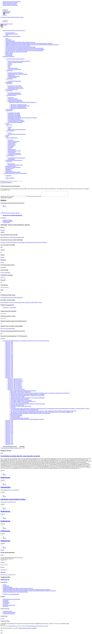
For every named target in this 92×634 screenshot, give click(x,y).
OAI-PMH (3, 338)
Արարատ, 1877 (9, 352)
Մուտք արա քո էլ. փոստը (7, 196)
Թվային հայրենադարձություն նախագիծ (16, 51)
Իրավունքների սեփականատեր (14, 160)
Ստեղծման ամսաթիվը (14, 112)
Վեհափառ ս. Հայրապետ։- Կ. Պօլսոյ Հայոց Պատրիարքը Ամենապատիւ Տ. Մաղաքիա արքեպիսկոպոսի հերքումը (40, 393)
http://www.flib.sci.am (5, 574)
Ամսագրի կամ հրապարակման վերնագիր (19, 61)
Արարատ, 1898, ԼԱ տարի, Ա (15, 378)
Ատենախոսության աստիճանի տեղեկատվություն (22, 102)
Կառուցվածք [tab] (6, 222)
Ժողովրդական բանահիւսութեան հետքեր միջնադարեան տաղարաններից (30, 413)
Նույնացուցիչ (10, 130)
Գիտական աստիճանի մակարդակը (20, 105)
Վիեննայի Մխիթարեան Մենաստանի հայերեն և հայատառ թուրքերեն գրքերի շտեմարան (29, 43)
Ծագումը (9, 161)
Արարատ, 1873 (9, 347)
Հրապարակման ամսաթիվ (15, 62)
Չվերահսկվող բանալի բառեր (15, 88)
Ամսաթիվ (9, 110)
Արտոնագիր (11, 159)
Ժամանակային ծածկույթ (14, 94)
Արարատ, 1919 (9, 444)
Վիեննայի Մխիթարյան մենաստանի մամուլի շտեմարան (20, 42)
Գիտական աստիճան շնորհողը (19, 108)
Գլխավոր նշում (9, 168)
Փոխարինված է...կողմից (14, 150)
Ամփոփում (11, 97)
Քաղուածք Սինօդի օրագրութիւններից (21, 391)
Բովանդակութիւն (15, 416)
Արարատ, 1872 (9, 346)
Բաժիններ (8, 169)
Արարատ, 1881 (9, 357)
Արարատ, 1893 (9, 371)
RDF (2, 333)
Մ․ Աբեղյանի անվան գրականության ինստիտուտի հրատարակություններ (25, 49)
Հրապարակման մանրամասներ (15, 58)
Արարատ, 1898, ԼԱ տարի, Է (15, 384)
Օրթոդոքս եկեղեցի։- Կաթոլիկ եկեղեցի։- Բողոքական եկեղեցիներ (28, 397)
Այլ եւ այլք (13, 407)
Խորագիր (9, 83)
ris (3, 205)
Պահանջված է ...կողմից (14, 153)
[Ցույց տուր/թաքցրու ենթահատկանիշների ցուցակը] (6, 95)
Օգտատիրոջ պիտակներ (14, 85)
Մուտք (5, 15)
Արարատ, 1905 (9, 427)
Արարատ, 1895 (9, 374)
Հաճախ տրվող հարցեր (12, 33)
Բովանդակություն (13, 98)
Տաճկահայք (5, 477)
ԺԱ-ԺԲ (2, 257)
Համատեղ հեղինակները (14, 81)
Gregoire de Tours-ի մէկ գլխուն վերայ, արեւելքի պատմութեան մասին (28, 403)
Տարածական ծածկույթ (14, 92)
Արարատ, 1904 (9, 426)
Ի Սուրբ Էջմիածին (5, 272)
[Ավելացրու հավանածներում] (1, 481)
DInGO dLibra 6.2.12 (13, 625)
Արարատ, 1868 (9, 341)
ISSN (9, 65)
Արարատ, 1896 (9, 375)
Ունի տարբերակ (12, 142)
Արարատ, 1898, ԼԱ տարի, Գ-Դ (15, 381)
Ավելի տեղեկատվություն (25, 628)
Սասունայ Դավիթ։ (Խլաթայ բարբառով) (21, 406)
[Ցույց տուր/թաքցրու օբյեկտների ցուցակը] (3, 173)
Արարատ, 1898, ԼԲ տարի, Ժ (15, 388)
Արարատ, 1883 (9, 359)
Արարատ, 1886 (9, 363)
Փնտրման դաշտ (5, 181)
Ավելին (2, 550)
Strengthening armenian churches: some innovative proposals (20, 456)
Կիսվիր (7, 12)
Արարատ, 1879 (9, 355)
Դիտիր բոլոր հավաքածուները (11, 594)
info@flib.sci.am (4, 569)
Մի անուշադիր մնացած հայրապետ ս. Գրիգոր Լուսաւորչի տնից (27, 395)
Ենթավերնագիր (12, 77)
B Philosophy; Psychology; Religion (11, 302)
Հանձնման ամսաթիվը (14, 114)
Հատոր (10, 63)
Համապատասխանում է (14, 154)
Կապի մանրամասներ (9, 613)
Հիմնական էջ (5, 579)
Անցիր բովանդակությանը (10, 4)
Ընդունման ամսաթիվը (14, 115)
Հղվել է (10, 148)
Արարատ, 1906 (9, 428)
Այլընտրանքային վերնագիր (15, 72)
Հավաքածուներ (7, 36)
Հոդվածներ (9, 39)
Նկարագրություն (10, 32)
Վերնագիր (10, 70)
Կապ (7, 35)
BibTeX (4, 206)
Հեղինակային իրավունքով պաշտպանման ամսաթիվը (22, 117)
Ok (1, 630)
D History (40, 302)
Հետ (2, 27)
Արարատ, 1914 (9, 438)
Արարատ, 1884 (9, 360)
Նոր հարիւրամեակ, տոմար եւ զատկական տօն (23, 401)
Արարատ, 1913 (9, 437)
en (7, 9)
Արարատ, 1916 (9, 440)
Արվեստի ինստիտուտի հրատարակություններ (18, 45)
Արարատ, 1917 (9, 441)
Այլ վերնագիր (11, 75)
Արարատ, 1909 (9, 432)
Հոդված (3, 230)
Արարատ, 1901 (9, 422)
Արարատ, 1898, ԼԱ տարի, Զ (15, 383)
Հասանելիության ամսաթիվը (15, 120)
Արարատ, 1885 (9, 362)
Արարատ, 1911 (9, 434)
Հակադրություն (7, 11)
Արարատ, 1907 (9, 429)
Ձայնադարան (9, 52)
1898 (2, 247)
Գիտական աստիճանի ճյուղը (18, 107)
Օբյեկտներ (9, 175)
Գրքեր (7, 38)
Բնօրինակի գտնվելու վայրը (15, 164)
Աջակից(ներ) (9, 82)
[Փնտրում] (21, 181)
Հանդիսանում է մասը (13, 141)
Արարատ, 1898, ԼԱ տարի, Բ (15, 379)
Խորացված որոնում (6, 182)
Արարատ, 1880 (9, 356)
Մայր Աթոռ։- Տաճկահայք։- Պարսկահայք (21, 400)
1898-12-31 (3, 277)
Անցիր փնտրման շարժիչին (10, 2)
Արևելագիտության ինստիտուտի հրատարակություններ (20, 47)
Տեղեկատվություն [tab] (8, 221)
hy (1, 292)
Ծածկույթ (9, 90)
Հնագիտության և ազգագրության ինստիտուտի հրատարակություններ (24, 50)
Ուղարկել (9, 197)
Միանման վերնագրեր (14, 76)
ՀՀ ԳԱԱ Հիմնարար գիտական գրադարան (12, 297)
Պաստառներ (9, 55)
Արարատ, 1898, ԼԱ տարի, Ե (15, 382)
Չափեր (10, 127)
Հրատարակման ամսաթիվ (15, 122)
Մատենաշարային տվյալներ (13, 167)
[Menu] (1, 7)
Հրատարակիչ (9, 109)
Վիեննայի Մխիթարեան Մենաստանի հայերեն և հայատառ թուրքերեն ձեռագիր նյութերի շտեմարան (32, 44)
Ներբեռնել (3, 217)
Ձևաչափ (9, 124)
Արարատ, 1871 (9, 345)
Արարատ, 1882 (9, 358)
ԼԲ (1, 252)
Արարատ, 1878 (9, 353)
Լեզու (7, 136)
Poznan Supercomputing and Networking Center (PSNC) (37, 625)
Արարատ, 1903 (9, 425)
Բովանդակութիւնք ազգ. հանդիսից (20, 418)
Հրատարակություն (11, 166)
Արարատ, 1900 (9, 421)
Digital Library (6, 307)
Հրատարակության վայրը (15, 99)
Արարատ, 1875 (9, 350)
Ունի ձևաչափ (12, 144)
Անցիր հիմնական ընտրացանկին (12, 1)
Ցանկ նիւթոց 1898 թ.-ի (16, 414)
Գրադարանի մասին (8, 30)
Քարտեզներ (9, 54)
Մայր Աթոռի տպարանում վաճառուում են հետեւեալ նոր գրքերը (27, 419)
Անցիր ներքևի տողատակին (10, 5)
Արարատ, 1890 (9, 368)
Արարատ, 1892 (9, 370)
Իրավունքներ (10, 155)
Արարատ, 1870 (9, 344)
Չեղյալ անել (3, 197)
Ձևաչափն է (11, 146)
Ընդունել (34, 628)
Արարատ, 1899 (9, 420)
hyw (5, 9)
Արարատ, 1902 (9, 424)
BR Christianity (35, 302)
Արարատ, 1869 (9, 343)
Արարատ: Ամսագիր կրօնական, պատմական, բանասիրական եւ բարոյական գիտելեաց (24, 242)
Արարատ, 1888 (9, 365)
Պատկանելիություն (12, 137)
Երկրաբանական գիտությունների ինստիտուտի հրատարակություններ (24, 48)
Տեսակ (7, 123)
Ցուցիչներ (6, 56)
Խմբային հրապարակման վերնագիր (17, 74)
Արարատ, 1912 (9, 435)
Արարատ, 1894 (9, 372)
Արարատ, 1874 (9, 349)
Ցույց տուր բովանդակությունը (12, 215)
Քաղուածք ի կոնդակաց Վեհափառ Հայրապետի (23, 390)
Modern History (21, 302)
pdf (1, 282)
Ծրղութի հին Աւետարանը (17, 404)
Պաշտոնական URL (13, 68)
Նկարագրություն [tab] (7, 220)
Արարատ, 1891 (9, 369)
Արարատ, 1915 (9, 439)
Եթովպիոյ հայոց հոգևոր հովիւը (13, 499)
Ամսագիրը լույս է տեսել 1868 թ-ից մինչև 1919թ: (12, 237)
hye (4, 9)
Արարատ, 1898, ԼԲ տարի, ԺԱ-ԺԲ (16, 389)
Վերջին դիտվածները (10, 173)
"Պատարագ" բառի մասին (17, 396)
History (2, 302)
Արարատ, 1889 (9, 366)
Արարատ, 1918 (9, 443)
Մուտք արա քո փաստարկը (33, 196)
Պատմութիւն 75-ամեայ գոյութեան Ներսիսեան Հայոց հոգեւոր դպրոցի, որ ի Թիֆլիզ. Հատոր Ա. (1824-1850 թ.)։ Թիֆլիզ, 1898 (42, 412)
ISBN (9, 66)
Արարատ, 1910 (9, 433)
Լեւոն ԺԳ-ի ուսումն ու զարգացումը (20, 402)
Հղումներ (10, 147)
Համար (10, 64)
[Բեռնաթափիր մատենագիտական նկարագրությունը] (2, 481)
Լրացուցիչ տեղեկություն (14, 69)
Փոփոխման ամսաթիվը (14, 118)
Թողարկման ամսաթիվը (14, 116)
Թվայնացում (11, 163)
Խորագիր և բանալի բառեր (15, 87)
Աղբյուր (7, 135)
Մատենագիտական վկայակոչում (17, 134)
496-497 (2, 262)
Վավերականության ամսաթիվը (16, 121)
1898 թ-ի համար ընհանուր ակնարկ (20, 399)
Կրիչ (9, 128)
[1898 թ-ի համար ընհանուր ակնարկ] (10, 212)
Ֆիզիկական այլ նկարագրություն (17, 129)
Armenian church (28, 302)
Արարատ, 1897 (9, 376)
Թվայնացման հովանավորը (15, 101)
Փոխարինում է (12, 149)
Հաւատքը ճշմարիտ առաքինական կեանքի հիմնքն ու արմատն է (28, 394)
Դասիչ (9, 133)
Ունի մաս (10, 140)
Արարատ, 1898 (9, 377)
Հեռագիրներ (6, 487)
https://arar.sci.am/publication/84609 (8, 328)
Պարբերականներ (10, 41)
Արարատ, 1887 (9, 364)
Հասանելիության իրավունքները (16, 157)
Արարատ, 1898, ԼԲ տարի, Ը (15, 385)
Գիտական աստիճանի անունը (19, 104)
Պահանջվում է (12, 152)
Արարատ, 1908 (9, 431)
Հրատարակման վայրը (12, 89)
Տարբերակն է (11, 143)
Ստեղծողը (10, 78)
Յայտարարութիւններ (16, 415)
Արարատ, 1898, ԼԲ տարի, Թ (15, 387)
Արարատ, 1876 (9, 351)
